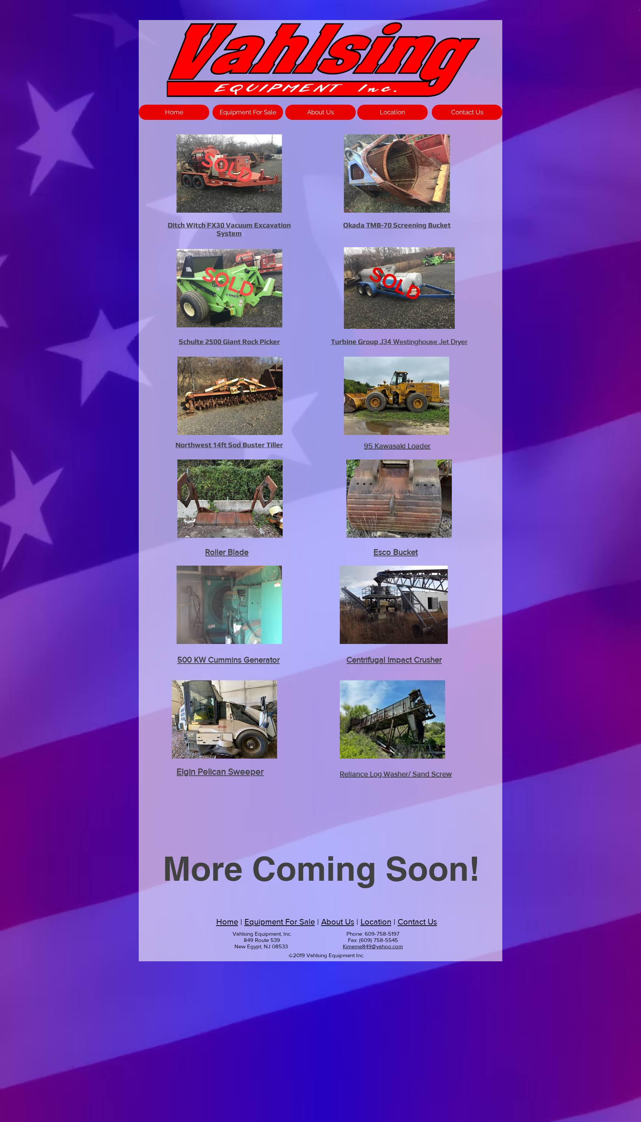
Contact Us (417, 921)
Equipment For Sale (279, 921)
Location (376, 921)
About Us (337, 921)
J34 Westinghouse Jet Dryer (399, 342)
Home (227, 921)
